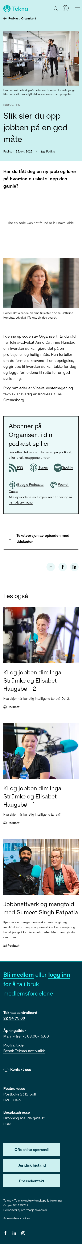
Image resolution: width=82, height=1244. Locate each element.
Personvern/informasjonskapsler (25, 1210)
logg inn (59, 974)
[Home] (15, 8)
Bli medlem (18, 974)
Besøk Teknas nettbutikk (24, 1050)
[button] (56, 8)
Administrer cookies (16, 1218)
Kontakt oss (20, 1069)
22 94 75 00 (14, 1018)
